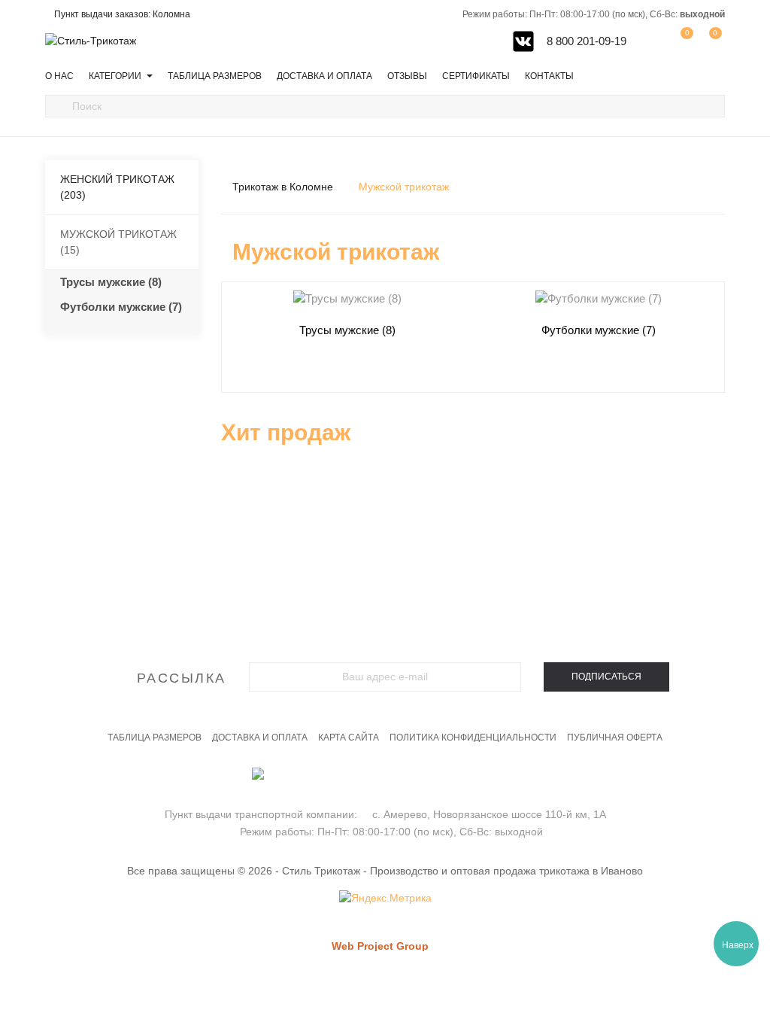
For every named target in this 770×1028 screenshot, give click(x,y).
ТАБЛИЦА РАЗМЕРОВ (155, 737)
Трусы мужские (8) (111, 281)
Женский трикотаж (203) (117, 187)
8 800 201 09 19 (385, 781)
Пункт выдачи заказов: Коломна (122, 14)
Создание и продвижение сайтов (406, 960)
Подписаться (606, 676)
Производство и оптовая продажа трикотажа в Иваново (506, 871)
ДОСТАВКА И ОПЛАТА (260, 737)
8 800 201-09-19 (585, 41)
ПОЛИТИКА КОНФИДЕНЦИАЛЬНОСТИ (473, 737)
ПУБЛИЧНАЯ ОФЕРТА (614, 737)
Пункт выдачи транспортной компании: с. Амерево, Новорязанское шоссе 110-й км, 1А (385, 814)
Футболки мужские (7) (121, 306)
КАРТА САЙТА (348, 737)
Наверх (737, 945)
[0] (710, 41)
